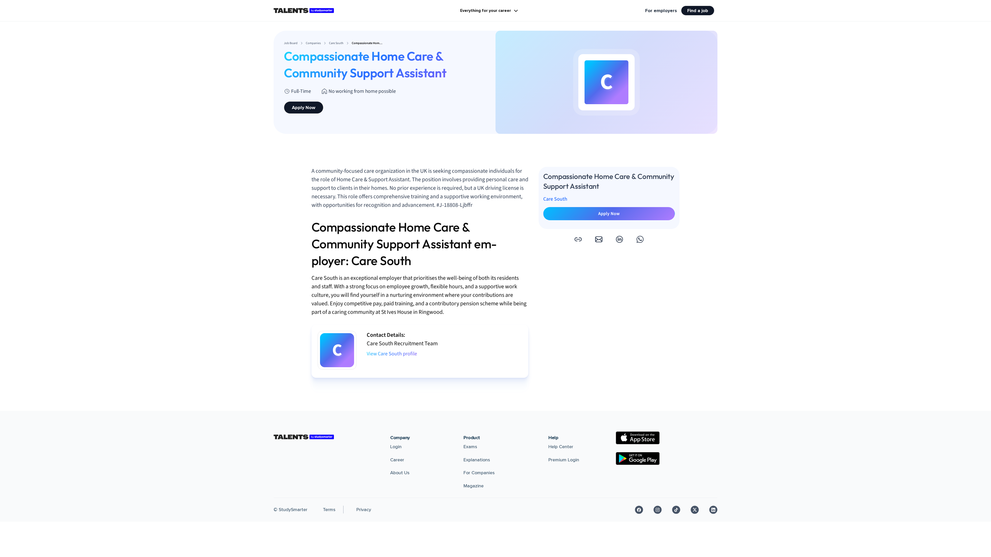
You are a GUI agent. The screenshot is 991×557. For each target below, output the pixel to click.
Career (397, 460)
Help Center (560, 446)
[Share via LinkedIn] (619, 239)
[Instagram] (657, 510)
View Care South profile (392, 353)
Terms (329, 509)
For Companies (479, 473)
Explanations (476, 460)
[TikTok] (676, 510)
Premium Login (563, 460)
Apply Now (303, 107)
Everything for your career (485, 10)
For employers (661, 10)
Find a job (697, 10)
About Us (400, 473)
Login (396, 446)
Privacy (363, 509)
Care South (555, 199)
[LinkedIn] (713, 510)
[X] (695, 510)
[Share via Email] (599, 239)
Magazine (473, 486)
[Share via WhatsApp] (640, 239)
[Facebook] (639, 510)
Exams (470, 446)
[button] (578, 239)
